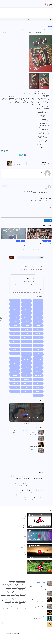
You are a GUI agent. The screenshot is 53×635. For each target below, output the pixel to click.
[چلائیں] (51, 526)
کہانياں (26, 379)
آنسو (38, 309)
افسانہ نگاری (33, 485)
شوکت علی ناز (25, 492)
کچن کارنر (38, 379)
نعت (38, 391)
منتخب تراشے (27, 383)
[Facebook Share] (2, 151)
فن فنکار (14, 371)
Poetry (40, 478)
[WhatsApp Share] (4, 151)
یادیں (38, 395)
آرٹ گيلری (24, 543)
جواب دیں (4, 186)
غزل (26, 371)
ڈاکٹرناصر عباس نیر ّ (27, 497)
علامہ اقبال (26, 367)
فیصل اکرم (13, 494)
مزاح (27, 9)
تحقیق (26, 329)
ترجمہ (33, 487)
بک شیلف (47, 19)
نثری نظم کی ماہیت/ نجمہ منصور (37, 270)
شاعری (48, 16)
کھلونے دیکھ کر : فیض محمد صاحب (36, 278)
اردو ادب (25, 480)
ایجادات (15, 317)
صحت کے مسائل (38, 367)
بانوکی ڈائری (38, 321)
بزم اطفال (26, 321)
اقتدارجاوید (24, 485)
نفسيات (26, 391)
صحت (15, 363)
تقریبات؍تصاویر (15, 333)
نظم (15, 387)
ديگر (38, 349)
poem (14, 476)
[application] (39, 520)
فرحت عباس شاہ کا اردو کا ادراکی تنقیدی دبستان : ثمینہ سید (31, 292)
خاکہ (26, 341)
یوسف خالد (34, 499)
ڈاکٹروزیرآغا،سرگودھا (26, 354)
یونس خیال (27, 499)
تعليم (26, 333)
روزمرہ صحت (15, 353)
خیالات (21, 487)
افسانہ (48, 12)
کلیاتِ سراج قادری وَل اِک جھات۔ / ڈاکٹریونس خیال (34, 266)
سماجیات (38, 363)
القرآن (17, 485)
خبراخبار (15, 341)
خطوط (38, 345)
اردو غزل (24, 483)
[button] (28, 423)
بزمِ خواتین (15, 321)
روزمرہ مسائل (38, 359)
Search (11, 257)
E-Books (38, 300)
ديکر (15, 345)
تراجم (15, 329)
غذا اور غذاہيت (38, 371)
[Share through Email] (7, 151)
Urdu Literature (26, 478)
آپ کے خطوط (26, 309)
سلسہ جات (29, 12)
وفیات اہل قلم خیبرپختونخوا (44, 243)
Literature (15, 300)
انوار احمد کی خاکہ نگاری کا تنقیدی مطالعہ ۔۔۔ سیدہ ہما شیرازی (30, 284)
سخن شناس (24, 490)
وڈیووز (15, 391)
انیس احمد (40, 487)
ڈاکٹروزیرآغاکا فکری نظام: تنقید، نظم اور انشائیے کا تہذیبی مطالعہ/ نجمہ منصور (27, 268)
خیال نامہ (26, 345)
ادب (42, 9)
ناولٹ (26, 387)
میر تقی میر (38, 387)
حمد (38, 341)
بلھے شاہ (26, 325)
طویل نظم (17, 492)
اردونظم (16, 483)
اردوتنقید (17, 480)
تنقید (35, 9)
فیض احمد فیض (38, 375)
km (49, 245)
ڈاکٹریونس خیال (16, 497)
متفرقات (15, 379)
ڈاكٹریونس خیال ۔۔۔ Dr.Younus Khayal (38, 354)
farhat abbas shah (39, 476)
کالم (15, 375)
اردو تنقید (39, 483)
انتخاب (38, 317)
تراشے (38, 333)
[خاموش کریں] (30, 526)
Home (51, 19)
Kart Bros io (27, 278)
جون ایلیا (26, 337)
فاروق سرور (20, 494)
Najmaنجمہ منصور (21, 476)
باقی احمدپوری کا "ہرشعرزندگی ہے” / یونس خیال (34, 265)
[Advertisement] (26, 462)
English (26, 300)
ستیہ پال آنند (32, 490)
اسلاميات (26, 313)
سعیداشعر (16, 490)
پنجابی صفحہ (39, 12)
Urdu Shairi (40, 480)
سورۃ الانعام (39, 492)
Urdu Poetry (18, 478)
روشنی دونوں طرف (21, 243)
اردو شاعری (31, 483)
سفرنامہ (26, 359)
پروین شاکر (15, 325)
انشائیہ (26, 317)
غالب (15, 367)
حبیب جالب (14, 337)
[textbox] (25, 147)
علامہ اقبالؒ (39, 494)
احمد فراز (15, 309)
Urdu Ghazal (34, 478)
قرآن (49, 9)
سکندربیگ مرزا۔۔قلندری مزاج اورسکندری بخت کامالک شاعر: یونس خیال (30, 269)
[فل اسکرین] (28, 526)
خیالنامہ (40, 490)
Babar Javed (44, 186)
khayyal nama (30, 476)
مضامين (38, 383)
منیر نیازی (15, 383)
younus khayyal (32, 480)
